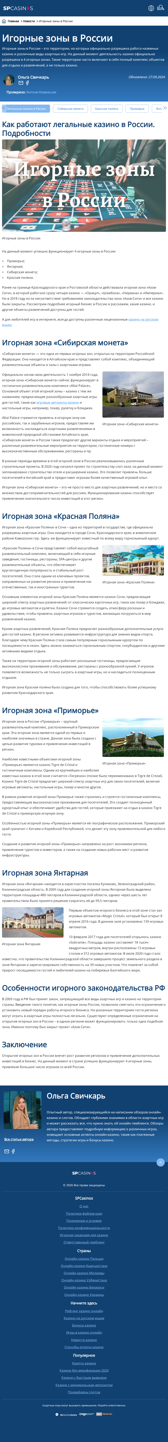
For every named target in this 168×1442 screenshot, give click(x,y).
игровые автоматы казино (57, 402)
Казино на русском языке (84, 1318)
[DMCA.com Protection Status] (104, 1414)
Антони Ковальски (41, 92)
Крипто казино (84, 1363)
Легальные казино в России (26, 109)
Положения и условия (84, 1220)
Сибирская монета (70, 109)
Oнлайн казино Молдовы (84, 1273)
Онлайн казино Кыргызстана (84, 1266)
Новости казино (84, 1340)
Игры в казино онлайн (84, 1332)
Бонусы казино (84, 1325)
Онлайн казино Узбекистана (84, 1280)
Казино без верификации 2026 (84, 1370)
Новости (29, 21)
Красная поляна (106, 109)
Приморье (137, 109)
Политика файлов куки (84, 1213)
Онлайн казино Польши (84, 1258)
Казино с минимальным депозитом (84, 1385)
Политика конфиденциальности (84, 1228)
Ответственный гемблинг (84, 1242)
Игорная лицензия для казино (84, 1235)
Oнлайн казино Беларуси (84, 1287)
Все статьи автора (19, 1139)
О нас (84, 1206)
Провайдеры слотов (84, 1392)
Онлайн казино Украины (84, 1294)
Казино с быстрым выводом (84, 1377)
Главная (13, 21)
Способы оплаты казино (84, 1347)
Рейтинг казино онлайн (84, 1311)
